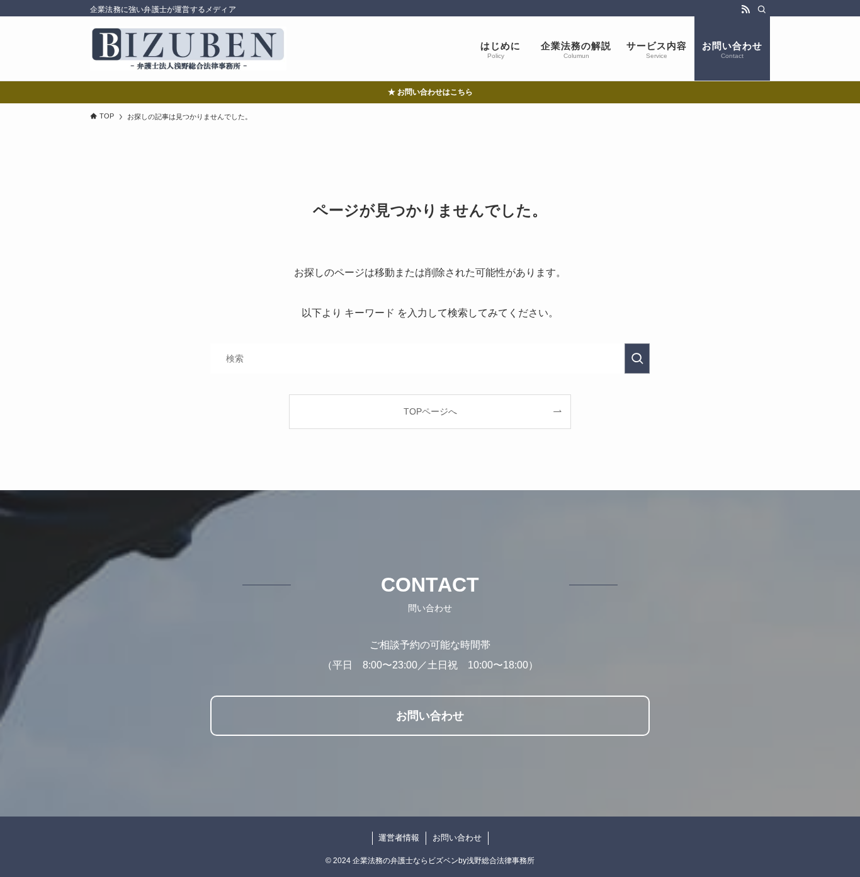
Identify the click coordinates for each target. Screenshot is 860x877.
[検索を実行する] (637, 358)
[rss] (745, 9)
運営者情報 (398, 837)
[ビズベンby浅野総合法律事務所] (188, 48)
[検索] (762, 9)
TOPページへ (430, 411)
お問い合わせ (457, 837)
